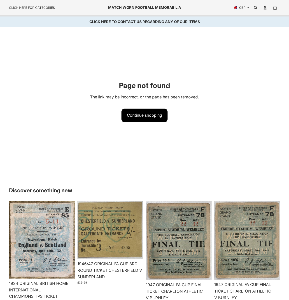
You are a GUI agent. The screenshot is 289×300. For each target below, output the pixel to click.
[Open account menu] (265, 8)
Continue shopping (144, 115)
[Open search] (256, 8)
